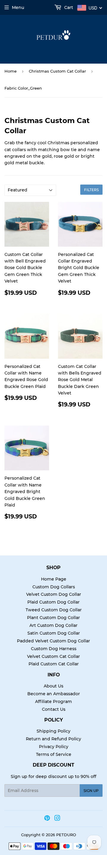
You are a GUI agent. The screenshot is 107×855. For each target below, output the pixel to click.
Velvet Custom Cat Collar (53, 656)
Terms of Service (53, 754)
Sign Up (91, 790)
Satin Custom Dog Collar (53, 633)
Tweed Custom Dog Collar (54, 610)
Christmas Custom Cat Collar (57, 71)
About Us (53, 686)
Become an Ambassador (53, 693)
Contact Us (53, 709)
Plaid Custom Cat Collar (54, 664)
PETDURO (66, 834)
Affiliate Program (53, 701)
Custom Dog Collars (53, 587)
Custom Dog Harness (53, 648)
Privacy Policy (53, 746)
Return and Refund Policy (53, 739)
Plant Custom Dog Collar (53, 617)
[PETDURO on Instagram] (57, 819)
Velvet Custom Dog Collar (53, 594)
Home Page (53, 579)
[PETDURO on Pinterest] (47, 819)
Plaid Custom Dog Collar (53, 602)
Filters (91, 190)
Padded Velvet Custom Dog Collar (53, 641)
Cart (68, 7)
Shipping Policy (53, 731)
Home (10, 71)
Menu (18, 7)
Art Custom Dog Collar (53, 625)
